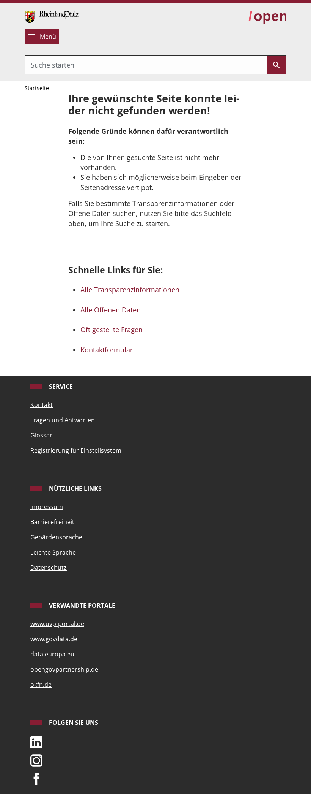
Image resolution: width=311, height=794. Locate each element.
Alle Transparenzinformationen (129, 289)
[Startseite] (52, 16)
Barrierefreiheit (52, 522)
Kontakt (41, 405)
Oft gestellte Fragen (111, 329)
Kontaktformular (106, 349)
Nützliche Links (74, 488)
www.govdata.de (53, 639)
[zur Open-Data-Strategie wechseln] (267, 16)
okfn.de (41, 684)
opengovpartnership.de (64, 669)
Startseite (37, 88)
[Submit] (276, 65)
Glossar (41, 435)
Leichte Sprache (53, 552)
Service (60, 386)
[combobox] (146, 65)
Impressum (46, 506)
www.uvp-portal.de (57, 624)
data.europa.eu (52, 654)
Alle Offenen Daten (110, 309)
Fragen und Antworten (62, 420)
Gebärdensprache (56, 537)
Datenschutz (48, 567)
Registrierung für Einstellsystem (75, 450)
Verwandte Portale (81, 605)
